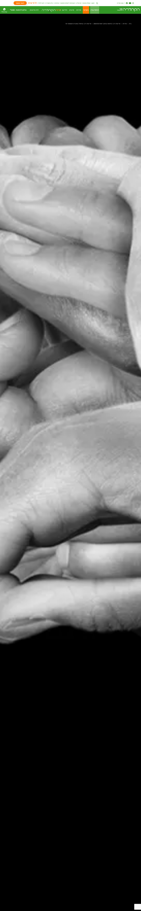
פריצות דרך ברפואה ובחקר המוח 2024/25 (107, 24)
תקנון (93, 3)
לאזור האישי (20, 3)
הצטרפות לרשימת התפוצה (67, 3)
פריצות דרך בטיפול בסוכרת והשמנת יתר (78, 24)
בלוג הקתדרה (49, 3)
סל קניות (31, 3)
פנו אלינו (78, 3)
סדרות (125, 24)
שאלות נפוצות (86, 3)
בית (130, 24)
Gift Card (41, 3)
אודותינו (56, 3)
